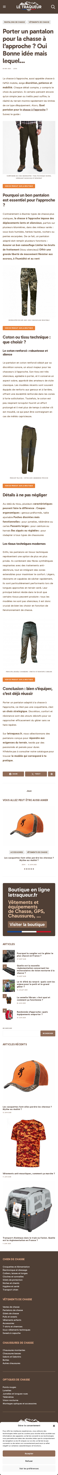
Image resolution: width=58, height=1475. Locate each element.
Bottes (6, 1360)
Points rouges (9, 1387)
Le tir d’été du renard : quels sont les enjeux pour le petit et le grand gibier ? (36, 984)
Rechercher (7, 1028)
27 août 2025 (21, 959)
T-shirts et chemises (12, 1326)
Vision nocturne (10, 1400)
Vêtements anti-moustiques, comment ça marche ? (29, 1173)
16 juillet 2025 (22, 990)
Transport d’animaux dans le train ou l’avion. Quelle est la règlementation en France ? (29, 1239)
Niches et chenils (11, 1283)
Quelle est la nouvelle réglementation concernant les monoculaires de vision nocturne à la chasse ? (35, 969)
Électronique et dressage (15, 1270)
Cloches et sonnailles (13, 1276)
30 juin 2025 (21, 1003)
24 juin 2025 (21, 1018)
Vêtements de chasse (39, 22)
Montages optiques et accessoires (20, 1403)
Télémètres (8, 1397)
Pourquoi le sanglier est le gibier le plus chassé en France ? (35, 954)
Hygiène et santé (11, 1286)
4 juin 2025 (7, 1243)
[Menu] (4, 7)
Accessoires (17, 852)
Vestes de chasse (11, 1307)
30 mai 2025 (7, 68)
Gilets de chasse (11, 1313)
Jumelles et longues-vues (15, 1393)
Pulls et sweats (10, 1316)
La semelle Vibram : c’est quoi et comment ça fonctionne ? (33, 998)
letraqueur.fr (14, 733)
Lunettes (7, 1390)
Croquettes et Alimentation (16, 1266)
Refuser (29, 1461)
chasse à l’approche (34, 109)
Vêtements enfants (12, 1320)
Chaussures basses (12, 1353)
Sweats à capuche (12, 1333)
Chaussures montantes (14, 1350)
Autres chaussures (11, 1363)
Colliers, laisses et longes (15, 1273)
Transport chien (10, 1289)
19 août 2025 (21, 976)
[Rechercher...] (53, 7)
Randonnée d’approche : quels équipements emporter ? (32, 1013)
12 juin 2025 (32, 864)
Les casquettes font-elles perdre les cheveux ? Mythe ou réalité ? (29, 859)
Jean (15, 68)
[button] (54, 1425)
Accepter (29, 1453)
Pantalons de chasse (14, 22)
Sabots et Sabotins (12, 1356)
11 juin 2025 (7, 1177)
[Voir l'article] (29, 1076)
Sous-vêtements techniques (16, 1330)
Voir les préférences (29, 1468)
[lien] (29, 826)
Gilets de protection (13, 1280)
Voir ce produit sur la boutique (19, 186)
